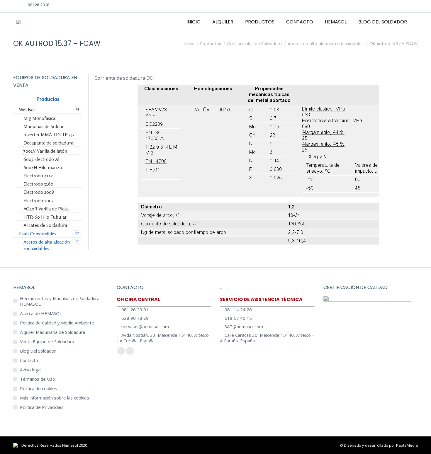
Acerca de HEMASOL (41, 313)
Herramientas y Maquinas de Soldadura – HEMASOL (61, 301)
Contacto (29, 360)
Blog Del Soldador (38, 351)
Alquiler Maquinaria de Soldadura (52, 332)
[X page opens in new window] (386, 4)
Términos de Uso (37, 379)
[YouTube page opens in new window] (404, 4)
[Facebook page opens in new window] (377, 4)
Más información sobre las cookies (54, 398)
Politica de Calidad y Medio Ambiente (57, 323)
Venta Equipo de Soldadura (47, 341)
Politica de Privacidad (41, 407)
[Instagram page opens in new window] (395, 4)
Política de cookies (38, 388)
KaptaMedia (407, 445)
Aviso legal (30, 370)
